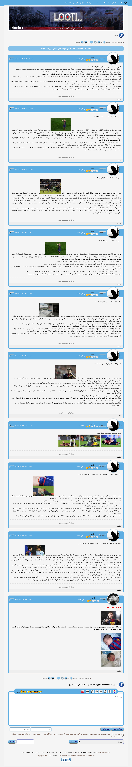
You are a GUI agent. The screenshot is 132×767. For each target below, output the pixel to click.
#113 (11, 170)
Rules (48, 752)
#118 (11, 466)
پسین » (77, 42)
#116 (11, 356)
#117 (11, 425)
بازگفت (119, 99)
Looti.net (54, 755)
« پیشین (109, 42)
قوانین (82, 2)
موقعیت (89, 2)
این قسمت (120, 736)
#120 (11, 599)
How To (54, 752)
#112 (11, 109)
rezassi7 (102, 59)
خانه (120, 2)
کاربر (92, 57)
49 (82, 42)
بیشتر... (17, 692)
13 (91, 42)
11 (99, 42)
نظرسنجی (106, 2)
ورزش (116, 35)
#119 (11, 535)
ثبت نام (114, 2)
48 (86, 42)
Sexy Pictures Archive (81, 752)
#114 (11, 233)
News (43, 752)
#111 (11, 59)
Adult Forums (93, 752)
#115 (11, 294)
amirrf (103, 599)
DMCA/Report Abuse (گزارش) (31, 752)
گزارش (75, 2)
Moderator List (68, 752)
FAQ (60, 752)
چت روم (68, 2)
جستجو (97, 2)
